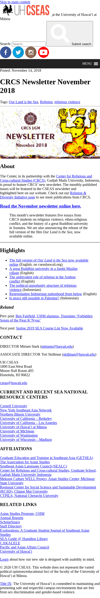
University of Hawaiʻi (16, 551)
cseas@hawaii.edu (13, 383)
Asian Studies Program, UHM (22, 514)
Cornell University (13, 406)
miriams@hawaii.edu (57, 346)
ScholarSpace (10, 522)
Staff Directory (11, 526)
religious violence (67, 102)
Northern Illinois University (20, 414)
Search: (5, 44)
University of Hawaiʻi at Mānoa (23, 427)
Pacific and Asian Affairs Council (24, 547)
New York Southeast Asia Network (26, 410)
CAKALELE (10, 543)
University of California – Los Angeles (28, 423)
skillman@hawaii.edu (79, 354)
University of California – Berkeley (26, 419)
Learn (4, 559)
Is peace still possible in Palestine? (34, 298)
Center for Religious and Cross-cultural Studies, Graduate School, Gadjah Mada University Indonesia (48, 472)
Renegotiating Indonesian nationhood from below (45, 294)
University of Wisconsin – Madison (26, 440)
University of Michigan (17, 431)
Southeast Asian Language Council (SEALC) (33, 466)
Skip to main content (15, 2)
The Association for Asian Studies (25, 462)
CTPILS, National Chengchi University (29, 496)
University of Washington (19, 435)
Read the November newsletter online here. (40, 206)
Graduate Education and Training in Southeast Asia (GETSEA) (46, 458)
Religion (46, 102)
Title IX (5, 584)
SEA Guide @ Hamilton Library (24, 539)
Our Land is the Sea (23, 102)
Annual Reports (11, 518)
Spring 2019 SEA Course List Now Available (49, 328)
